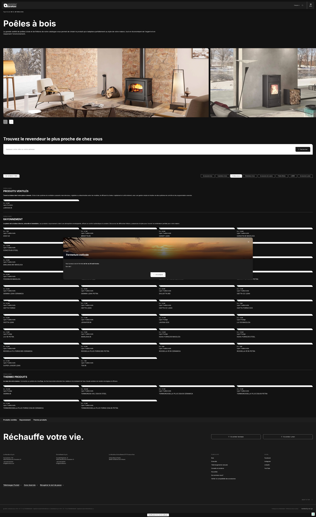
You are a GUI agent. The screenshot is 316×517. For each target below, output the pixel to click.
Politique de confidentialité (278, 508)
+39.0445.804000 (8, 461)
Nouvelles (214, 472)
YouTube (267, 468)
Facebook (267, 458)
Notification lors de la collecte (158, 515)
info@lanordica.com (8, 463)
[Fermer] (248, 241)
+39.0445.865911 (60, 461)
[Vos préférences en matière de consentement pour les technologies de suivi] (313, 514)
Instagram (267, 461)
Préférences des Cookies (292, 508)
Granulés (214, 461)
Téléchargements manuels (219, 465)
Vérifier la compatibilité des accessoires (223, 479)
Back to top (306, 499)
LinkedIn (267, 465)
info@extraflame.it (61, 463)
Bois (212, 458)
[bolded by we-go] (307, 508)
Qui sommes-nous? (217, 475)
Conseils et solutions (217, 468)
